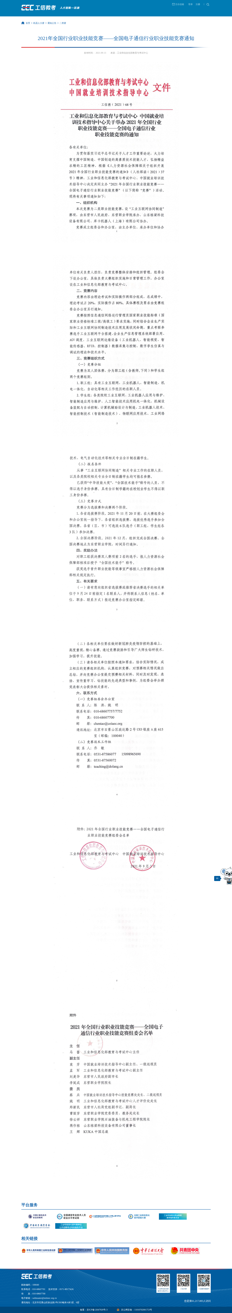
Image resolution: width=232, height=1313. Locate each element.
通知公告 (52, 23)
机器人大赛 (38, 23)
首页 (28, 23)
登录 (190, 4)
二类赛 (62, 23)
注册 (198, 4)
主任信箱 (179, 4)
